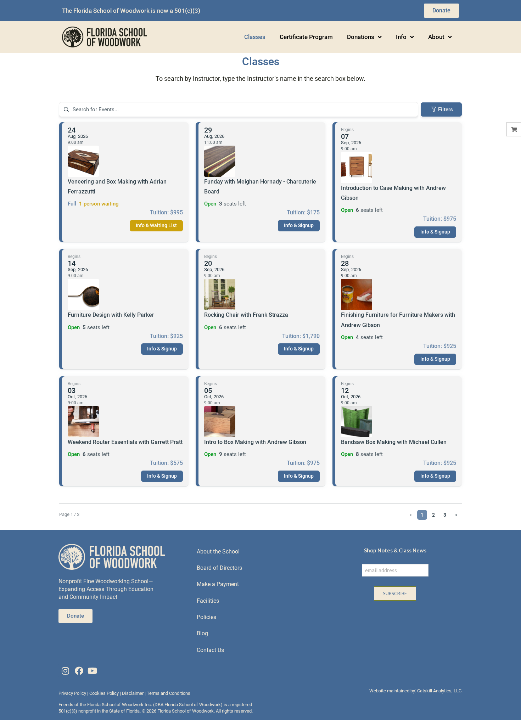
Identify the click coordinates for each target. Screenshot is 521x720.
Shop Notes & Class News (395, 550)
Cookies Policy (104, 693)
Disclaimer (133, 693)
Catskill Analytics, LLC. (440, 690)
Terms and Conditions (168, 693)
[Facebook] (78, 670)
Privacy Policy (72, 693)
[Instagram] (65, 670)
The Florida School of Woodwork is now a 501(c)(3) (131, 10)
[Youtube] (92, 670)
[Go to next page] (456, 515)
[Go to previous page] (410, 515)
